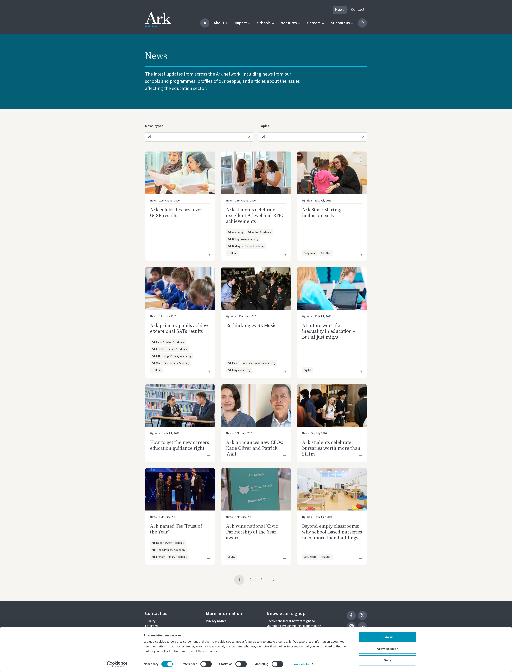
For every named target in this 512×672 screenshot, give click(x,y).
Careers (314, 23)
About (219, 23)
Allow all (387, 637)
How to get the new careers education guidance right (179, 445)
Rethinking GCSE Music (251, 325)
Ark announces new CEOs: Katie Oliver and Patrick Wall (254, 448)
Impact (241, 23)
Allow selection (387, 648)
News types (154, 126)
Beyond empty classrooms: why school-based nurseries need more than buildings (332, 532)
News (339, 9)
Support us (340, 23)
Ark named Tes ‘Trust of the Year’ (176, 529)
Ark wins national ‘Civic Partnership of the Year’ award (252, 532)
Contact (358, 9)
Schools (264, 23)
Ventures (289, 23)
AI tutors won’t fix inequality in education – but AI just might (328, 331)
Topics (265, 126)
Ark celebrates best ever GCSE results (176, 212)
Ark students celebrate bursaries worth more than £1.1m (331, 448)
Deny (387, 660)
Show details (299, 664)
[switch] (206, 664)
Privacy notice (216, 621)
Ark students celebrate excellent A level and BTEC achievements (255, 215)
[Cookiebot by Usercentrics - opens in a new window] (117, 664)
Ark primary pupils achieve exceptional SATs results (180, 328)
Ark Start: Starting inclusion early (322, 212)
